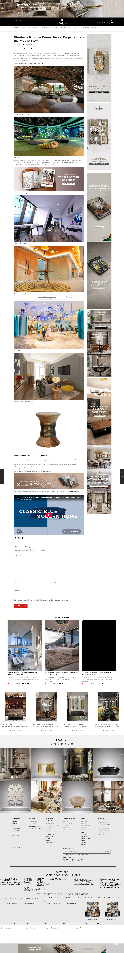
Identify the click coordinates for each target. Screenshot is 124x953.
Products (77, 27)
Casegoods (16, 819)
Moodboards (50, 842)
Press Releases (85, 825)
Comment (17, 555)
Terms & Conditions (69, 829)
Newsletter (74, 491)
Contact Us (102, 819)
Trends (100, 27)
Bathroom (15, 830)
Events (48, 831)
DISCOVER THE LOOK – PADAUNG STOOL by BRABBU (30, 456)
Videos (83, 829)
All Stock (15, 835)
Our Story (84, 836)
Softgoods (16, 828)
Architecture (26, 27)
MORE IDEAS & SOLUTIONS (62, 875)
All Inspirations (17, 27)
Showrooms (84, 844)
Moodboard (63, 27)
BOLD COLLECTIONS (34, 821)
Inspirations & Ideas (52, 825)
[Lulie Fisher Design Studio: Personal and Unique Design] (99, 645)
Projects (83, 827)
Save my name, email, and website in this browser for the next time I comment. (41, 600)
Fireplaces (15, 833)
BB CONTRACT (33, 823)
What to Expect (68, 823)
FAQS (64, 831)
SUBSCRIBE (106, 851)
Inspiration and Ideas (67, 493)
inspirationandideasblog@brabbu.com (105, 836)
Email (53, 583)
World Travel (85, 27)
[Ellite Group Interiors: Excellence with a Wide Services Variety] (62, 645)
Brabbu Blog (50, 823)
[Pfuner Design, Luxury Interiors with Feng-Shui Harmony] (25, 645)
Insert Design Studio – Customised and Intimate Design (35, 471)
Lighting (15, 823)
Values (65, 825)
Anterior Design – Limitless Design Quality (31, 63)
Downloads (93, 27)
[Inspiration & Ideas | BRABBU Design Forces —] (62, 22)
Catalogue (49, 836)
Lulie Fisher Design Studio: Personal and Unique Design (97, 673)
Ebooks (70, 27)
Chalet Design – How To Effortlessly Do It (31, 193)
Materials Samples (35, 829)
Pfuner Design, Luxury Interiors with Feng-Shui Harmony (23, 673)
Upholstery (16, 821)
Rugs (13, 826)
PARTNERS (62, 872)
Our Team (84, 840)
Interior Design (46, 27)
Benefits (66, 827)
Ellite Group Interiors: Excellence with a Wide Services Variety (61, 673)
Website (17, 590)
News (48, 829)
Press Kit (83, 823)
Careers (83, 842)
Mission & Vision (68, 821)
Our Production (86, 838)
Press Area (84, 821)
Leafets (48, 838)
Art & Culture (35, 27)
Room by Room (16, 30)
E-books (48, 840)
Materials (55, 27)
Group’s (38, 461)
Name (16, 583)
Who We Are (84, 834)
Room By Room (34, 826)
